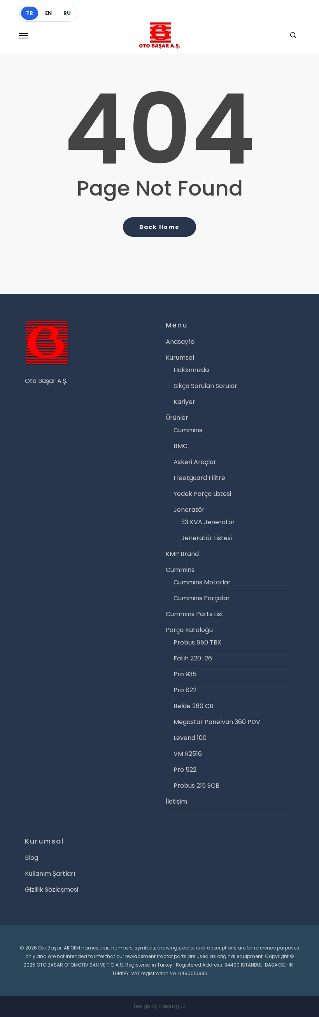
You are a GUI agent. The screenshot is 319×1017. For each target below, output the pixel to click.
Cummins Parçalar (202, 598)
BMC (181, 446)
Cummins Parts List (195, 614)
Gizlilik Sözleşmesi (51, 889)
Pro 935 (185, 674)
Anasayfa (180, 341)
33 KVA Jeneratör (208, 522)
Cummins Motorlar (202, 582)
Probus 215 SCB (196, 785)
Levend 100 (190, 737)
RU (67, 13)
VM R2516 (188, 753)
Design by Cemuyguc (160, 1006)
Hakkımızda (191, 370)
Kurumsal (180, 357)
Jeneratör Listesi (206, 538)
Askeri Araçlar (195, 461)
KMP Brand (182, 553)
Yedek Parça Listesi (202, 493)
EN (48, 13)
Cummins (188, 430)
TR (29, 13)
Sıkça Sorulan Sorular (205, 385)
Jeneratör (189, 509)
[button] (23, 35)
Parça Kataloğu (189, 629)
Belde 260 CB (194, 706)
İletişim (176, 801)
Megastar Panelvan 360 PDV (217, 721)
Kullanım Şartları (50, 873)
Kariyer (184, 401)
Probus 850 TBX (197, 642)
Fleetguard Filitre (199, 477)
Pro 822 (185, 690)
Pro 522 (185, 769)
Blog (31, 857)
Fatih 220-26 (193, 658)
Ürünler (177, 417)
